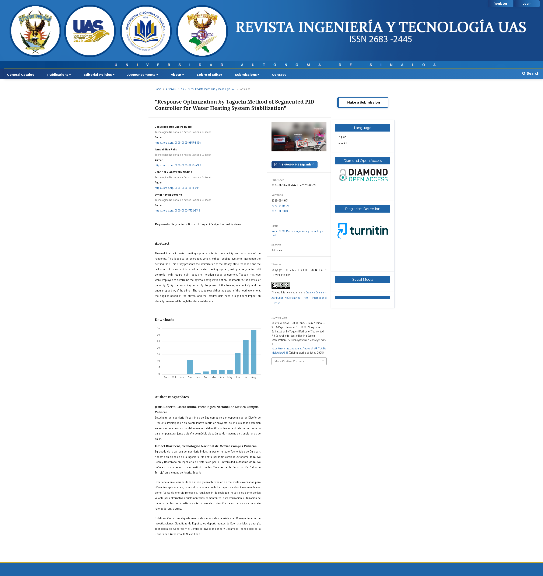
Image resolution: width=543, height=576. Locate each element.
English (341, 137)
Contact (279, 75)
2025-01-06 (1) (280, 211)
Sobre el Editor (209, 75)
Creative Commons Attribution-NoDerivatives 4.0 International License (299, 298)
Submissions (246, 75)
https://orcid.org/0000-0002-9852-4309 (178, 165)
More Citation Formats (289, 361)
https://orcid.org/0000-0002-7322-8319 (177, 210)
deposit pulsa (345, 262)
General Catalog (21, 75)
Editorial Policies (98, 75)
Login (527, 4)
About (176, 75)
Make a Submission (363, 102)
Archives (171, 89)
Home (158, 89)
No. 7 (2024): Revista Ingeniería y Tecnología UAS (208, 89)
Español (342, 143)
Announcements (141, 75)
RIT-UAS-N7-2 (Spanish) (296, 164)
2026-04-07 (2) (280, 205)
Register (500, 4)
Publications (58, 75)
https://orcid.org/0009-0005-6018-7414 (177, 187)
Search (532, 73)
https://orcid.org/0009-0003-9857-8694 (178, 142)
